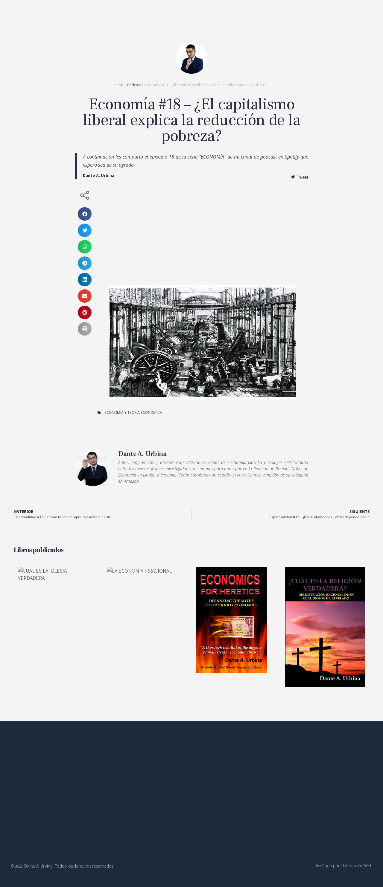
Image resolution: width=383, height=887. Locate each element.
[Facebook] (114, 803)
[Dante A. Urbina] (191, 21)
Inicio (119, 84)
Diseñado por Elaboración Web (343, 865)
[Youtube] (155, 803)
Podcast (134, 84)
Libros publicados (38, 549)
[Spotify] (141, 803)
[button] (85, 214)
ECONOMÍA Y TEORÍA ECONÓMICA (133, 412)
